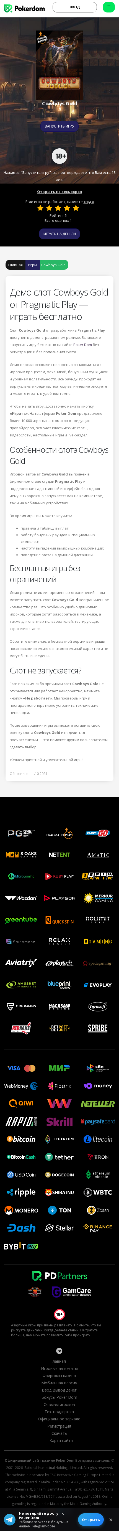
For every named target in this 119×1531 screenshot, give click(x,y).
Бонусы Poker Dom (59, 1397)
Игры (32, 264)
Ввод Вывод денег (59, 1390)
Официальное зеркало (59, 1418)
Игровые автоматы (59, 1368)
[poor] (49, 208)
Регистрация (59, 1426)
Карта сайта (61, 1440)
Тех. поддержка (59, 1411)
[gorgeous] (76, 208)
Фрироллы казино (59, 1375)
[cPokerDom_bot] (59, 1351)
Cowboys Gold (53, 264)
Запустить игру (59, 126)
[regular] (58, 208)
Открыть (91, 1519)
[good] (67, 208)
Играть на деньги (59, 233)
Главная (15, 264)
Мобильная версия (59, 1382)
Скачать (59, 1433)
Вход (75, 6)
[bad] (40, 208)
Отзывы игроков (59, 1404)
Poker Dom (82, 344)
